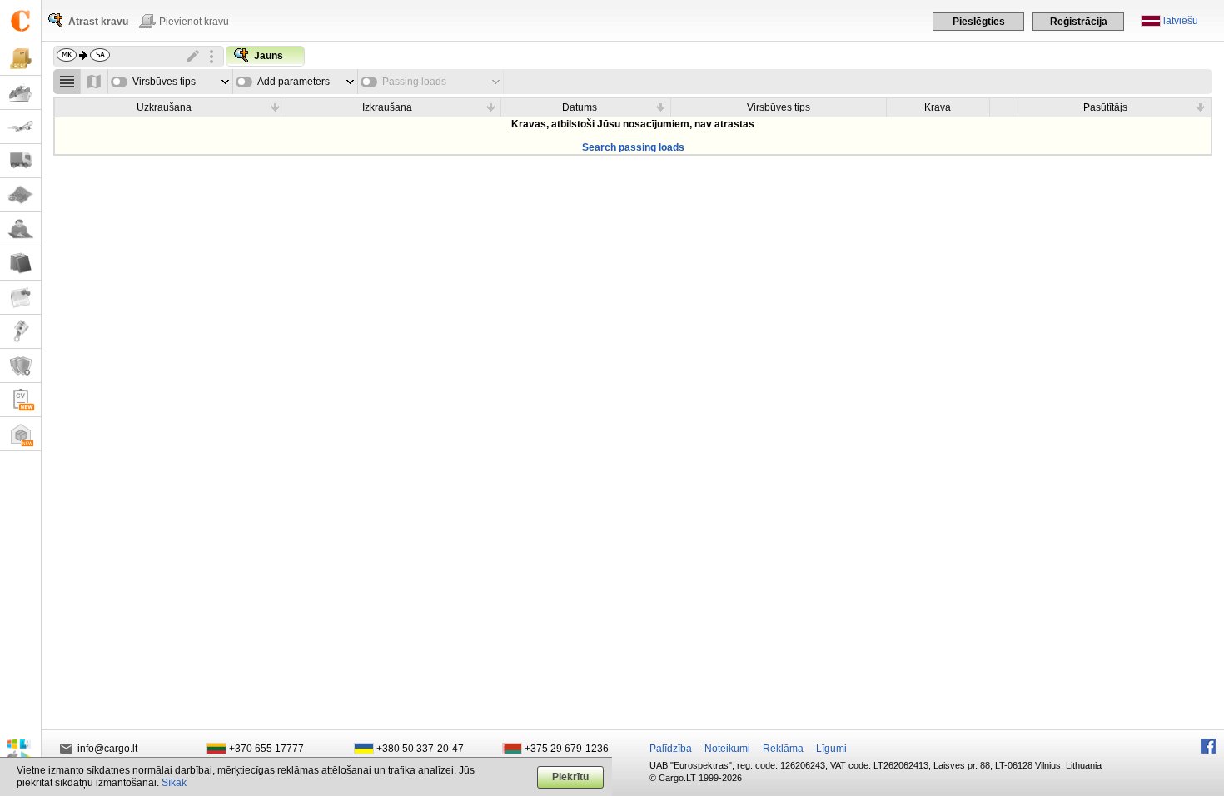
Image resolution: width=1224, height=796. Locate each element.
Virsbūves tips (164, 81)
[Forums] (20, 229)
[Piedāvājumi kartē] (94, 81)
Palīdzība (670, 748)
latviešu (1180, 21)
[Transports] (20, 161)
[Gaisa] (20, 127)
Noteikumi (727, 748)
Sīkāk (174, 783)
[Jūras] (20, 93)
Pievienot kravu (194, 21)
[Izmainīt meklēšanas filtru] (193, 56)
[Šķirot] (275, 106)
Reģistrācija (1078, 21)
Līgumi (831, 748)
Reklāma (783, 748)
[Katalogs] (20, 263)
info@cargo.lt (107, 748)
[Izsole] (20, 332)
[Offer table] (67, 81)
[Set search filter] (211, 56)
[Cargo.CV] (20, 400)
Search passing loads (633, 147)
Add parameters (293, 81)
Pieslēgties (979, 21)
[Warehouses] (20, 434)
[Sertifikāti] (20, 366)
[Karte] (20, 195)
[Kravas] (20, 59)
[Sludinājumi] (20, 298)
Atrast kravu (98, 21)
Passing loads (414, 81)
